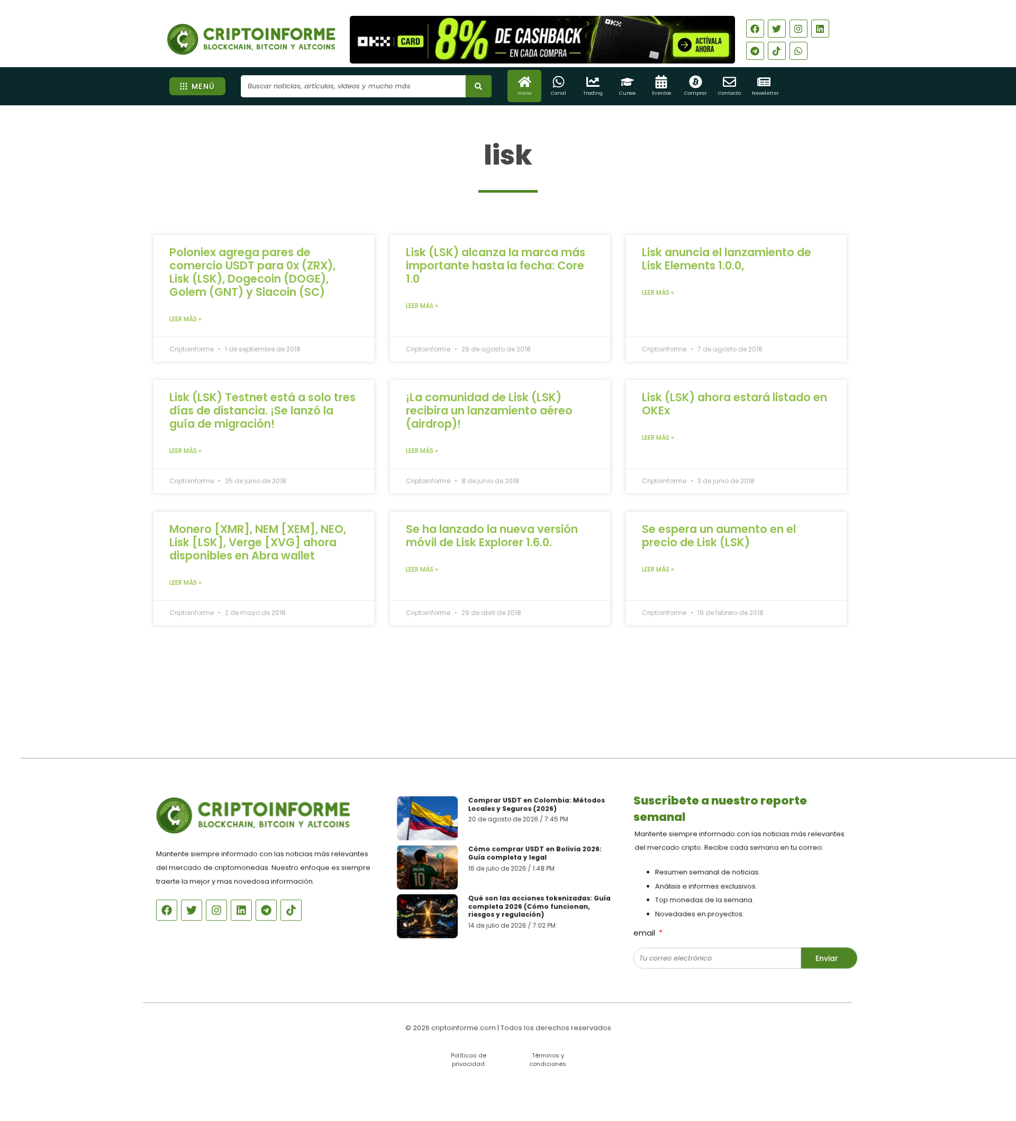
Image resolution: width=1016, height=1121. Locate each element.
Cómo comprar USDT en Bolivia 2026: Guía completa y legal (535, 853)
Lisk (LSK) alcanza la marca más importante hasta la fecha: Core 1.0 (495, 265)
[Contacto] (729, 81)
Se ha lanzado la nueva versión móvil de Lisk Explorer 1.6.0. (492, 535)
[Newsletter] (763, 81)
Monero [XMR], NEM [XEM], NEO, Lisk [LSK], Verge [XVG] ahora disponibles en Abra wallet (257, 542)
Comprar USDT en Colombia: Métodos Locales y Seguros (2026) (537, 803)
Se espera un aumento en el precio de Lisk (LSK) (719, 535)
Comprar (695, 93)
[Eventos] (661, 81)
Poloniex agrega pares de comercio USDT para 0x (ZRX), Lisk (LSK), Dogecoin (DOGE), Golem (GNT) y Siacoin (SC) (252, 272)
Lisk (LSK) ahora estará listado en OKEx (734, 404)
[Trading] (593, 81)
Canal (558, 93)
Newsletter (765, 93)
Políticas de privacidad (468, 1059)
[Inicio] (524, 81)
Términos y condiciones (547, 1059)
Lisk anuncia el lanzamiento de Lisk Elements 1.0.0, (726, 259)
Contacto (729, 93)
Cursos (627, 93)
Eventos (661, 93)
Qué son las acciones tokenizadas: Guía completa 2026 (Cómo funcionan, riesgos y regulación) (540, 906)
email (645, 931)
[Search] (479, 86)
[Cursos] (627, 81)
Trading (593, 93)
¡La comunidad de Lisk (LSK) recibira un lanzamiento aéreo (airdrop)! (489, 410)
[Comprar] (695, 81)
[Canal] (558, 81)
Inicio (524, 93)
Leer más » (185, 318)
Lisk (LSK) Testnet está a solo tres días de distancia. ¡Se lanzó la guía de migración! (262, 410)
